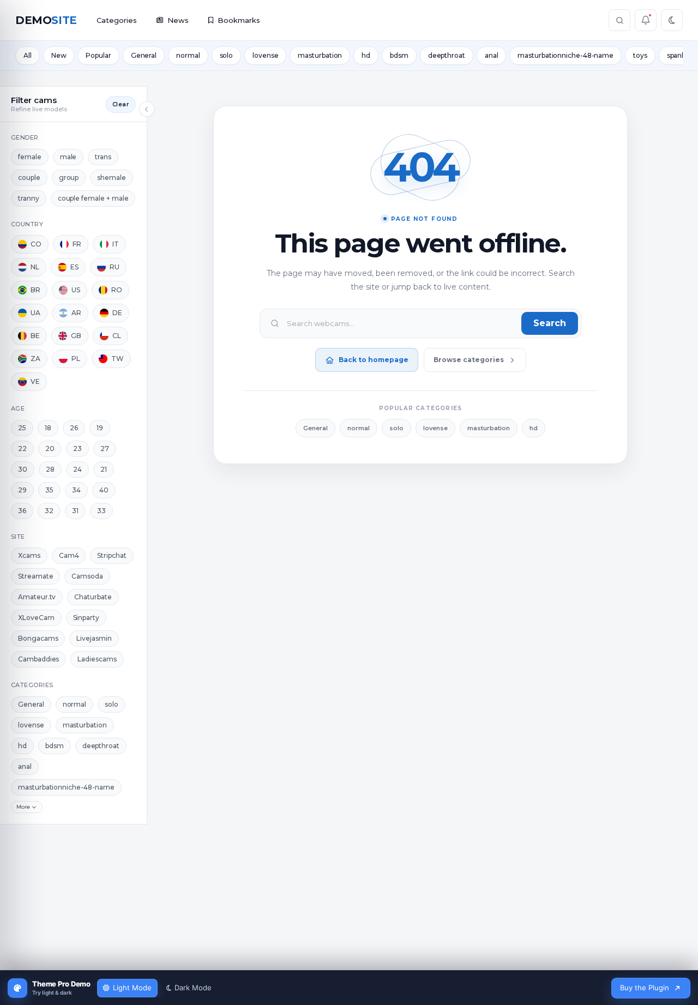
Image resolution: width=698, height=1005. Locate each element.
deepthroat (446, 55)
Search (549, 323)
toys (640, 55)
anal (491, 55)
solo (226, 55)
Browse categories (469, 360)
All (27, 55)
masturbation (320, 55)
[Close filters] (146, 109)
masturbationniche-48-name (565, 55)
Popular (98, 55)
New (59, 55)
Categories (117, 20)
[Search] (619, 20)
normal (188, 55)
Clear (120, 104)
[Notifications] (646, 20)
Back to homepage (373, 360)
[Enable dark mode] (672, 20)
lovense (265, 55)
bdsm (399, 55)
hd (366, 55)
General (144, 55)
